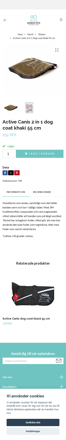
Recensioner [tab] (42, 192)
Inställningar (33, 431)
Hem (20, 34)
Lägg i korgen (41, 153)
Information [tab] (16, 192)
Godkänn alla (33, 422)
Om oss (7, 377)
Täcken (42, 34)
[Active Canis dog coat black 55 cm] (33, 294)
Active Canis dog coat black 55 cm (26, 318)
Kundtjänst (10, 386)
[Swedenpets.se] (34, 20)
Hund (30, 34)
